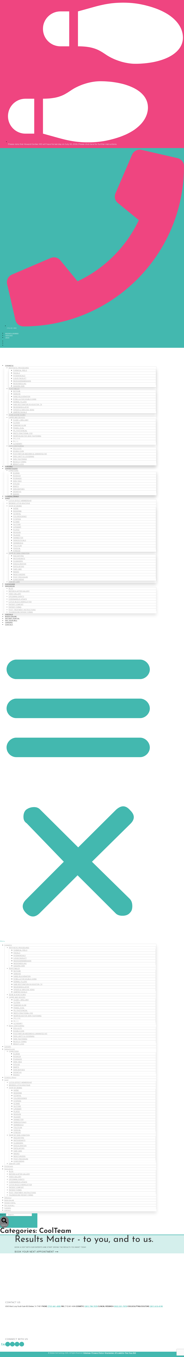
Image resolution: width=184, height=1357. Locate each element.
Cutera (16, 423)
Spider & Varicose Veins (23, 410)
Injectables (14, 389)
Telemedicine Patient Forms (21, 612)
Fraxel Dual (18, 428)
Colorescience (20, 516)
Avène (15, 508)
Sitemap (87, 1353)
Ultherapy (17, 444)
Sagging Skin (18, 386)
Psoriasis (17, 478)
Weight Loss (18, 464)
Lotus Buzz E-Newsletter (20, 602)
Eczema (16, 473)
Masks (16, 572)
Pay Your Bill (11, 620)
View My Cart (14, 582)
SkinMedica (18, 543)
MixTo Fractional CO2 (22, 433)
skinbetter (18, 538)
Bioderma (17, 511)
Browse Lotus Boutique (19, 503)
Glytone (17, 524)
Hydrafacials (19, 376)
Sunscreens (18, 579)
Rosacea (17, 476)
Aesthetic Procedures (19, 368)
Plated (16, 530)
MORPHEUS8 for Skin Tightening (27, 436)
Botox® (16, 391)
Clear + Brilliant (21, 420)
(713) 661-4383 (54, 1306)
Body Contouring (16, 446)
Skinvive (17, 394)
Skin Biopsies (19, 489)
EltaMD (16, 522)
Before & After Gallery (19, 591)
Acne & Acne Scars (17, 415)
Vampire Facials (20, 412)
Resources (10, 586)
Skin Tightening (20, 459)
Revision (17, 532)
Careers (9, 622)
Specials (9, 614)
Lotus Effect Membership (20, 501)
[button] (78, 784)
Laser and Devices (17, 417)
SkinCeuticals (19, 540)
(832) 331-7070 (120, 1306)
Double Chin (18, 451)
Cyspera (17, 519)
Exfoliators (18, 566)
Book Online (11, 616)
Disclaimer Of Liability (114, 1353)
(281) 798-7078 (91, 1306)
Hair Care (17, 569)
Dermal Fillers (20, 402)
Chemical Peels (20, 370)
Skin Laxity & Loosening (23, 456)
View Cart (9, 335)
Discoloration (19, 564)
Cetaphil (17, 514)
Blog (11, 588)
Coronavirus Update (18, 599)
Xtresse (16, 551)
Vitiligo (16, 484)
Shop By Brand (15, 506)
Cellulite (17, 448)
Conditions (13, 471)
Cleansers (18, 561)
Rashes (16, 494)
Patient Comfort (16, 604)
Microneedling (19, 384)
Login (7, 337)
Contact (9, 624)
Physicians (10, 584)
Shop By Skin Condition (19, 553)
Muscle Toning (19, 462)
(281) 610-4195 (156, 1306)
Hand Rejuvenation (21, 397)
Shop (7, 498)
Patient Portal (12, 618)
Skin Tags (17, 481)
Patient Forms (15, 607)
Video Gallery (15, 594)
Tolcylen (17, 546)
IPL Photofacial (20, 431)
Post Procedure (20, 577)
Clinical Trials (12, 496)
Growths (17, 492)
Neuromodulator (21, 407)
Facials (16, 373)
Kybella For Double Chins (24, 399)
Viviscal (17, 548)
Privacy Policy (98, 1353)
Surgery (9, 466)
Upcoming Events (16, 596)
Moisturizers (19, 574)
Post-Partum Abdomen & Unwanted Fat (30, 454)
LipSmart (17, 527)
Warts (16, 486)
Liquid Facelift (19, 378)
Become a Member (12, 333)
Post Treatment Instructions (22, 610)
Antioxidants (19, 559)
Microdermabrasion (22, 381)
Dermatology (11, 468)
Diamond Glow (19, 425)
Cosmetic (9, 365)
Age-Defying (18, 556)
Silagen (16, 535)
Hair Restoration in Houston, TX (27, 404)
